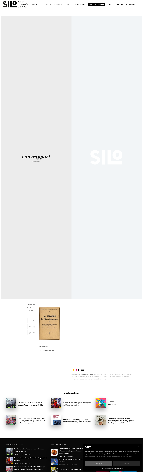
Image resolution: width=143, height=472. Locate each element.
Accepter (99, 464)
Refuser (126, 464)
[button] (138, 447)
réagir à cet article (87, 374)
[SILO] (17, 4)
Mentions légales (118, 468)
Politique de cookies (107, 468)
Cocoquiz (111, 401)
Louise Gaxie (31, 304)
